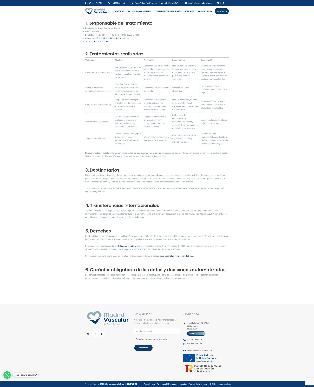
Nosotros (119, 11)
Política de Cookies (222, 384)
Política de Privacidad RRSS (201, 384)
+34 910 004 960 (101, 41)
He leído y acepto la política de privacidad (153, 339)
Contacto (222, 11)
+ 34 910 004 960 (118, 3)
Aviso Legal (162, 384)
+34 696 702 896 (95, 3)
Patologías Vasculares (139, 11)
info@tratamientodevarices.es (200, 3)
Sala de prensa (205, 11)
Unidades (189, 11)
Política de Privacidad (177, 384)
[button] (7, 375)
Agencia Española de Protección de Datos (175, 256)
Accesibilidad (149, 384)
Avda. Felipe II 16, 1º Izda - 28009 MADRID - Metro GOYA (156, 3)
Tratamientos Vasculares (168, 11)
